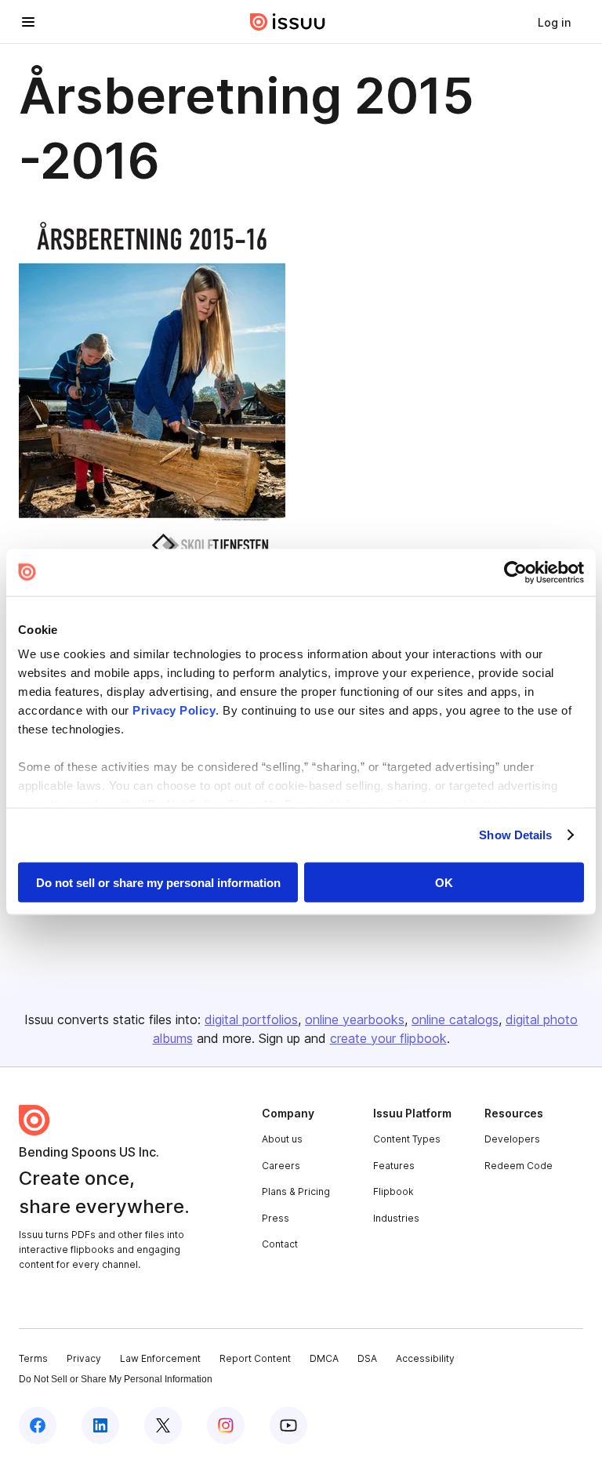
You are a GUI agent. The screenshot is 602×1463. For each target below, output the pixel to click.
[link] (554, 22)
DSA (367, 1358)
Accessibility (425, 1358)
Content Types (407, 1139)
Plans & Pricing (296, 1191)
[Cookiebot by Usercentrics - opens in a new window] (515, 572)
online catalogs (455, 1019)
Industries (396, 1218)
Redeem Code (518, 1165)
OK (444, 882)
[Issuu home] (288, 22)
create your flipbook (388, 1038)
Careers (281, 1165)
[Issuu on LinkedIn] (100, 1425)
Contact (280, 1244)
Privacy (84, 1358)
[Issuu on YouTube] (288, 1425)
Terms (33, 1358)
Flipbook (393, 1191)
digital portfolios (251, 1019)
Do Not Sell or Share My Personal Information (115, 1379)
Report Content (255, 1358)
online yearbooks (354, 1019)
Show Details (515, 835)
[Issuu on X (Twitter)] (163, 1425)
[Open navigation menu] (28, 22)
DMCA (324, 1358)
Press (275, 1218)
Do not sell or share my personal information (158, 882)
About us (282, 1139)
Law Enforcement (160, 1358)
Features (394, 1165)
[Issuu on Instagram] (226, 1425)
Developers (512, 1139)
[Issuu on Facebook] (37, 1425)
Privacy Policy (174, 710)
